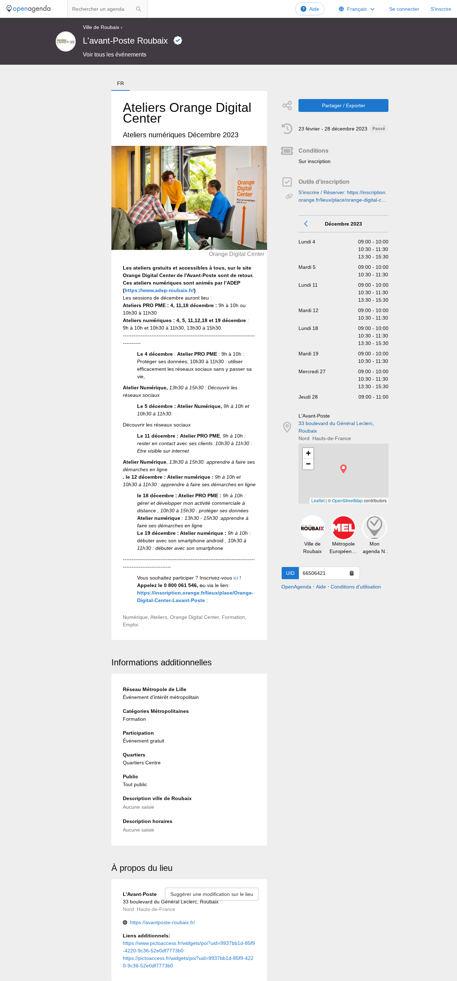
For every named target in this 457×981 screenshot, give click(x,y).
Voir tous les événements (114, 54)
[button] (343, 468)
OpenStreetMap (347, 500)
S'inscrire (441, 9)
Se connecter (404, 9)
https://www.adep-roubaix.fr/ (159, 290)
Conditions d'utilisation (356, 587)
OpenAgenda (296, 587)
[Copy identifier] (351, 573)
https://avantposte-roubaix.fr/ (162, 922)
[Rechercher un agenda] (138, 9)
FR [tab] (120, 83)
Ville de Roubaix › (102, 27)
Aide (314, 9)
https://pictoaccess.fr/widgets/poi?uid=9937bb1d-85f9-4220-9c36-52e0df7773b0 (188, 961)
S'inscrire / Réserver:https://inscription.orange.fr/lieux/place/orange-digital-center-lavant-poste (343, 196)
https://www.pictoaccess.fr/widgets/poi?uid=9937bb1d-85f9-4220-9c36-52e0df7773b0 (189, 946)
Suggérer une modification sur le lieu (211, 894)
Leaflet (318, 500)
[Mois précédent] (306, 224)
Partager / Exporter (343, 105)
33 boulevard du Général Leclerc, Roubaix (336, 427)
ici (235, 578)
